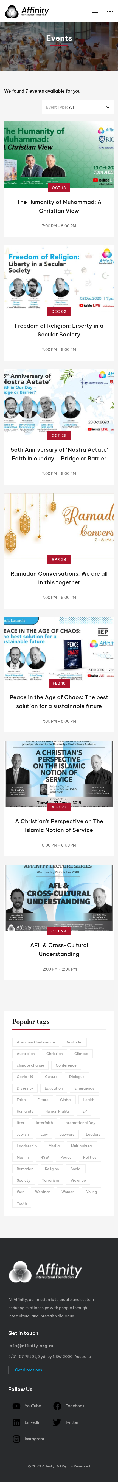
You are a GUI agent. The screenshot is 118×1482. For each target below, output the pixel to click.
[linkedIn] (38, 1460)
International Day (79, 1123)
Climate (81, 1053)
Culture (51, 1076)
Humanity (25, 1111)
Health (88, 1100)
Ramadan (25, 1169)
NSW (44, 1157)
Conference (66, 1065)
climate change (30, 1065)
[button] (28, 1370)
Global (65, 1100)
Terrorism (50, 1180)
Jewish (23, 1134)
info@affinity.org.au (31, 1345)
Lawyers (66, 1134)
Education (54, 1088)
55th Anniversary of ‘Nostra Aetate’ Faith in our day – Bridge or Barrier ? (59, 458)
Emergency (84, 1088)
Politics (90, 1157)
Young (91, 1192)
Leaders (93, 1134)
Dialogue (77, 1076)
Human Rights (57, 1111)
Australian (26, 1053)
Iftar (20, 1123)
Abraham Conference (36, 1042)
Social (76, 1169)
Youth (22, 1203)
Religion (52, 1169)
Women (68, 1192)
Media (54, 1146)
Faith (21, 1100)
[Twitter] (4, 1460)
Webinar (42, 1192)
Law (44, 1134)
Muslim (23, 1157)
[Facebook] (12, 1460)
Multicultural (81, 1146)
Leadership (27, 1146)
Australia (74, 1042)
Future (43, 1100)
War (20, 1192)
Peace (66, 1157)
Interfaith (44, 1123)
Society (23, 1180)
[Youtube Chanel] (29, 1460)
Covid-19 (25, 1076)
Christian (54, 1053)
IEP (84, 1111)
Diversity (25, 1088)
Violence (78, 1180)
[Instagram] (21, 1460)
